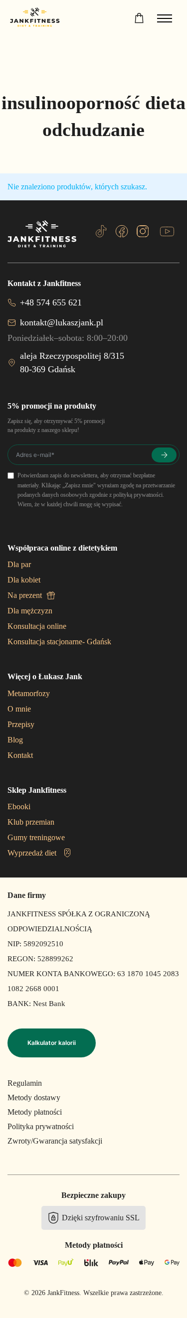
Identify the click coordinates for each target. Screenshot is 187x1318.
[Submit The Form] (164, 454)
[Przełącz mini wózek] (139, 17)
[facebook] (121, 231)
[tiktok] (101, 231)
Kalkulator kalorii (51, 1042)
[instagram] (143, 231)
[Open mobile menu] (164, 18)
